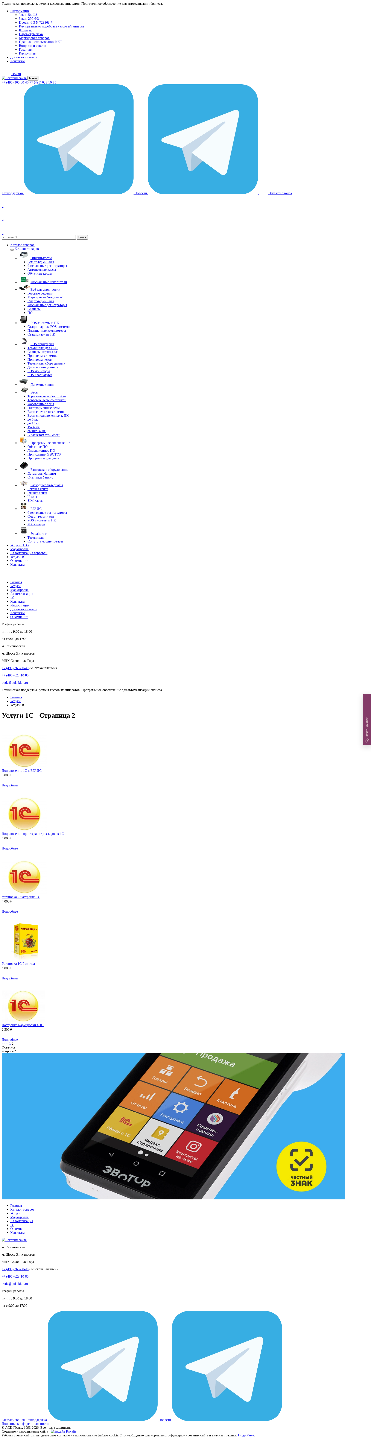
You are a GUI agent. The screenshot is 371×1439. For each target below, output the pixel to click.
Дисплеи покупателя (42, 367)
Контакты (17, 61)
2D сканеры (36, 524)
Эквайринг (38, 533)
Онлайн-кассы (41, 258)
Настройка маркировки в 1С (23, 1025)
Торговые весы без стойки (46, 396)
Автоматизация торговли (28, 553)
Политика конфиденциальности (25, 1423)
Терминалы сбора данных (46, 363)
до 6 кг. (32, 419)
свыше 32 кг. (36, 431)
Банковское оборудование (49, 469)
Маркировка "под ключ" (45, 297)
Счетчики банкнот (41, 477)
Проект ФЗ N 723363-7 (35, 22)
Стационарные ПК (41, 334)
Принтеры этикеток (42, 355)
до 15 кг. (33, 423)
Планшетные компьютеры (46, 330)
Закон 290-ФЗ (29, 18)
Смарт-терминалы (40, 262)
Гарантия (25, 49)
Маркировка (19, 549)
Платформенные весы (43, 408)
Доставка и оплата (23, 57)
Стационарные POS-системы (48, 326)
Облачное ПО (37, 446)
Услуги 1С (18, 557)
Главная (16, 582)
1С (12, 597)
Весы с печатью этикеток (46, 411)
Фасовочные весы (40, 404)
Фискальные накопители (48, 282)
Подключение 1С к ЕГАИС (22, 770)
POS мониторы (38, 371)
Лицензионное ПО (41, 450)
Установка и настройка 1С (21, 897)
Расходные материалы (46, 485)
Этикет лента (37, 493)
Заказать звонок (13, 1420)
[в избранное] (7, 732)
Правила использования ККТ (40, 42)
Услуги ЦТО (19, 545)
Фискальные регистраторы (47, 265)
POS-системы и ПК (44, 323)
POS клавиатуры (39, 375)
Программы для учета (43, 458)
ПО (30, 313)
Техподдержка (13, 193)
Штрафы (25, 30)
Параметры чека (31, 34)
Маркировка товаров (34, 38)
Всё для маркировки (45, 289)
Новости (141, 193)
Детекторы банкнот (41, 473)
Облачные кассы (39, 273)
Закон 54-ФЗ (28, 15)
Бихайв (71, 1431)
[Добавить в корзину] (24, 785)
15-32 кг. (33, 427)
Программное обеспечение (50, 443)
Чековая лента (37, 489)
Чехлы (32, 496)
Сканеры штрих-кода (42, 352)
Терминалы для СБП (42, 348)
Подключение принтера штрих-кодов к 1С (33, 834)
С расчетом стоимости (43, 435)
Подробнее (10, 785)
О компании (19, 560)
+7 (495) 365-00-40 (15, 82)
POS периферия (42, 344)
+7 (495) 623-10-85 (42, 82)
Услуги (15, 586)
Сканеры (34, 309)
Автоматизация (21, 594)
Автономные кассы (41, 269)
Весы (34, 392)
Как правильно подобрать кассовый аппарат (51, 26)
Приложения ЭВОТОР (44, 454)
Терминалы (35, 537)
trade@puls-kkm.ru (15, 682)
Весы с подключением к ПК (48, 415)
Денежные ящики (43, 384)
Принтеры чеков (39, 359)
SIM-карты (35, 500)
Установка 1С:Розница (18, 963)
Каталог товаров (22, 245)
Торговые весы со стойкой (46, 400)
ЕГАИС (36, 509)
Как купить (27, 53)
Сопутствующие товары (45, 541)
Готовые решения (40, 293)
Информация (19, 11)
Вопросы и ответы (32, 45)
